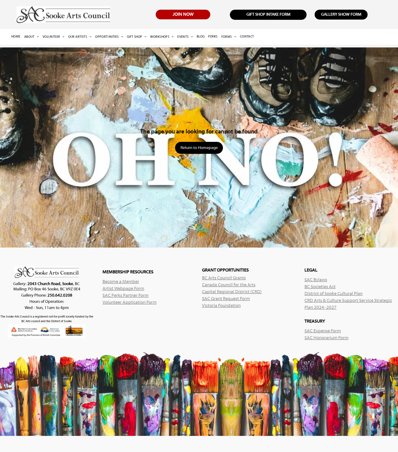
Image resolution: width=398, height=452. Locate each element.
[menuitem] (17, 37)
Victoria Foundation (221, 305)
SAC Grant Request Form (226, 299)
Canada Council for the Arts (228, 285)
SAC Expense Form (322, 331)
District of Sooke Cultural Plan (333, 294)
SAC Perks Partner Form (125, 295)
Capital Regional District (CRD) (232, 292)
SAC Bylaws (315, 280)
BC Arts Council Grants (224, 278)
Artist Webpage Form (123, 288)
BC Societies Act (320, 287)
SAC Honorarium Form (326, 338)
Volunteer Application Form (129, 302)
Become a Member (120, 282)
